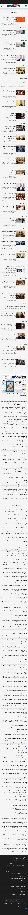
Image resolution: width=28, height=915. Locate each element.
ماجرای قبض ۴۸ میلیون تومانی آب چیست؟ (18, 605)
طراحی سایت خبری (22, 908)
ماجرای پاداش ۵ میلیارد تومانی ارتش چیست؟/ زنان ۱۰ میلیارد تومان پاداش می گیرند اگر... (15, 673)
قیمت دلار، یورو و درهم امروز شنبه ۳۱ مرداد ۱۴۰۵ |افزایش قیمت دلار (14, 527)
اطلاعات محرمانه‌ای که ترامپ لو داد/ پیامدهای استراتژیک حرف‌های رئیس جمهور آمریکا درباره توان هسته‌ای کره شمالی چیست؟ (14, 654)
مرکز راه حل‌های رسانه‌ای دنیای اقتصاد (18, 878)
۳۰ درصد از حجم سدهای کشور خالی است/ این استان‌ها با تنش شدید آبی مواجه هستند (15, 640)
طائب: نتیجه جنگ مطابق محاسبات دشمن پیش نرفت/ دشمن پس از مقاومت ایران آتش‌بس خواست (14, 614)
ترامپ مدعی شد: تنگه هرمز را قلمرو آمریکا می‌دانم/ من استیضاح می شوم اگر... (14, 456)
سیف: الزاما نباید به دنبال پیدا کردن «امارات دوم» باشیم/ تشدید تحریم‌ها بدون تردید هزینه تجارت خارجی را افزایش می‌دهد (15, 590)
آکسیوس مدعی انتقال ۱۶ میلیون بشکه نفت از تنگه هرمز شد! (15, 511)
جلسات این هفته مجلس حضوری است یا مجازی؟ (17, 643)
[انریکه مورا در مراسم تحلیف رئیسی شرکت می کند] (20, 362)
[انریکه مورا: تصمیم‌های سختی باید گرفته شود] (20, 58)
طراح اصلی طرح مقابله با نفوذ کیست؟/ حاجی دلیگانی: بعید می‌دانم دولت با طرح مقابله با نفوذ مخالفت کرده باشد (15, 495)
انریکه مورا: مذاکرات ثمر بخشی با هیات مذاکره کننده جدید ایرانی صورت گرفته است (9, 148)
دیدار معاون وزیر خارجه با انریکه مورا (9, 232)
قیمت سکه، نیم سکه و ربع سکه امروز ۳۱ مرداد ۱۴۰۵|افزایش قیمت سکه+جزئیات (14, 534)
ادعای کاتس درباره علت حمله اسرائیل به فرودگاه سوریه (16, 531)
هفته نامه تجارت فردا (21, 865)
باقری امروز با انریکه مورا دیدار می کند (8, 242)
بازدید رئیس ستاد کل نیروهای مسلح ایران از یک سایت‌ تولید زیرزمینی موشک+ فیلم (15, 483)
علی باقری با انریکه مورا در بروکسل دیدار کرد (8, 255)
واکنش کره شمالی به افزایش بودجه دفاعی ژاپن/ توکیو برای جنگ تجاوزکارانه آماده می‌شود (15, 573)
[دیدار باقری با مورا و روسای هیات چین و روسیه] (20, 103)
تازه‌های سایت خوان (14, 506)
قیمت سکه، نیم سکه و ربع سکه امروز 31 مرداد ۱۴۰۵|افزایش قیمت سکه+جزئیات (14, 706)
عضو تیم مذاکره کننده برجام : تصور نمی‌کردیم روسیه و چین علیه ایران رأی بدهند (14, 413)
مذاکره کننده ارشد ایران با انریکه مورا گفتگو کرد (9, 207)
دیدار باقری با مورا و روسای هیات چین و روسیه (9, 102)
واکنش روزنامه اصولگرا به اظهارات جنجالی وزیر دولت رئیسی (15, 464)
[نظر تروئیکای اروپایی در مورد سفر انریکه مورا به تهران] (20, 326)
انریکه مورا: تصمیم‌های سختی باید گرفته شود (8, 56)
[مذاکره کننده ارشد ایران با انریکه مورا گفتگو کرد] (20, 207)
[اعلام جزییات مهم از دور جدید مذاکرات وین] (20, 32)
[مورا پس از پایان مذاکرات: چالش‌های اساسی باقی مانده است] (20, 128)
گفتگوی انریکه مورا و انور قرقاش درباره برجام (9, 219)
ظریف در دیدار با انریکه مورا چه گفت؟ (9, 347)
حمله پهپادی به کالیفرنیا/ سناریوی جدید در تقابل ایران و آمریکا (15, 431)
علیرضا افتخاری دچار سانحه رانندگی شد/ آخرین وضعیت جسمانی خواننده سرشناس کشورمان (15, 556)
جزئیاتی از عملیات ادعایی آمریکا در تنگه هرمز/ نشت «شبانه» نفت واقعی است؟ (15, 499)
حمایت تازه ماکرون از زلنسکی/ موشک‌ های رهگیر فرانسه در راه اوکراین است (15, 515)
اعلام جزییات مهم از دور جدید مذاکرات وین (9, 31)
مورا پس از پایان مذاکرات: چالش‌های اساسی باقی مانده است (8, 127)
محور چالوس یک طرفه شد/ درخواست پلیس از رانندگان (16, 518)
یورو (16, 2)
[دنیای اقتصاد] (13, 6)
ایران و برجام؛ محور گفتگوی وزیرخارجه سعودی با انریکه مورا (9, 282)
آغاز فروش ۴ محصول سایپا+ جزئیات (20, 446)
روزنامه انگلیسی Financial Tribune (18, 881)
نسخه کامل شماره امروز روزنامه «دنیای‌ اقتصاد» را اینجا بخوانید (15, 394)
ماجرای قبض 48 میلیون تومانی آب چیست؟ (18, 777)
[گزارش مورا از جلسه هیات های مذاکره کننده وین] (20, 70)
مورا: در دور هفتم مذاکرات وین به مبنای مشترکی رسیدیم (8, 44)
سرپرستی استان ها (21, 888)
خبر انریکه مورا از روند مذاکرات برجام (9, 184)
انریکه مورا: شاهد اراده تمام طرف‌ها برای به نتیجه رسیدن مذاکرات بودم (13, 82)
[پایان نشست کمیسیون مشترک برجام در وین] (20, 160)
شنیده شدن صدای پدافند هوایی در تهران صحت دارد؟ (16, 486)
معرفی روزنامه (22, 894)
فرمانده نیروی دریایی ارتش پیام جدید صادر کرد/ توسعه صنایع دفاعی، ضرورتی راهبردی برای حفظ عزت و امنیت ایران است (15, 565)
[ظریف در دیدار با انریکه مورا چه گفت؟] (20, 348)
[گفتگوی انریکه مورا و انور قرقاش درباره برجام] (20, 220)
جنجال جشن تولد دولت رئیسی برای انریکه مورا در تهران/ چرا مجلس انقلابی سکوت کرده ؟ (9, 268)
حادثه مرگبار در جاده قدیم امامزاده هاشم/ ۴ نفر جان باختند (15, 467)
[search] (2, 6)
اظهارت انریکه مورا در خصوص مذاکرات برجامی (9, 335)
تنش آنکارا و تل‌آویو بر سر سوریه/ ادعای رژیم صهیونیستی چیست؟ (14, 669)
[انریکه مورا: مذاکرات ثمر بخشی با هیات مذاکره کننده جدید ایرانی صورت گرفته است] (20, 148)
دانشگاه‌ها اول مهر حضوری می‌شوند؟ (20, 630)
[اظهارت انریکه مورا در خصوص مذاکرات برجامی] (20, 336)
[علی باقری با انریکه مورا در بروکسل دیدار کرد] (20, 255)
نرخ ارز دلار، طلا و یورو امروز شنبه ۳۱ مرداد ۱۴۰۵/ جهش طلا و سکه (15, 524)
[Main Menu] (25, 6)
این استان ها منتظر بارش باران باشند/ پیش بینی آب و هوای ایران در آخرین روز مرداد (14, 452)
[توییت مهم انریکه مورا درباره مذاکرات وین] (20, 116)
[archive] (6, 900)
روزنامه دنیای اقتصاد (21, 863)
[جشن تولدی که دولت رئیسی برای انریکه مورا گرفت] (20, 296)
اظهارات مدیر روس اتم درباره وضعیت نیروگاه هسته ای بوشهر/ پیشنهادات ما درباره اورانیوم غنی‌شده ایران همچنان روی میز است (14, 548)
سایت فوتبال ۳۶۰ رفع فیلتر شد (21, 624)
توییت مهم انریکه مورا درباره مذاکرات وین (10, 114)
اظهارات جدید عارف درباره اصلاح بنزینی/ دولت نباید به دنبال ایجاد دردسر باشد (14, 662)
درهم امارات (3, 2)
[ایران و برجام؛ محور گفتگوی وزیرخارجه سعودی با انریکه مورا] (20, 283)
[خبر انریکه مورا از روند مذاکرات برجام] (20, 187)
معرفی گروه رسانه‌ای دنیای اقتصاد (18, 861)
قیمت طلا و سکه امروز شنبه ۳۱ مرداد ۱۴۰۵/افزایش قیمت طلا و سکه (15, 544)
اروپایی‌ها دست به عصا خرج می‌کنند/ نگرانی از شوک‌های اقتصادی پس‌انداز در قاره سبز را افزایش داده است (14, 621)
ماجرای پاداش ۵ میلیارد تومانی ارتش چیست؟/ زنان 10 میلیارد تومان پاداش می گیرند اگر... (15, 845)
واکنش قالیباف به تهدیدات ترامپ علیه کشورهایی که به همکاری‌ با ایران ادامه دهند (14, 586)
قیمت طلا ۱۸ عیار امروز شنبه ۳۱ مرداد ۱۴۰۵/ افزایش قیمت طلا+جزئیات (16, 540)
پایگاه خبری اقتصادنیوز (10, 865)
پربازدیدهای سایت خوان (14, 404)
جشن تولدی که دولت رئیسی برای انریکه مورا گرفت (9, 294)
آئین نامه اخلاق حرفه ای (20, 896)
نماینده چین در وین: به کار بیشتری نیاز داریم (10, 137)
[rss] (14, 900)
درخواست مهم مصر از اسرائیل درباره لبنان (19, 520)
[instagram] (22, 900)
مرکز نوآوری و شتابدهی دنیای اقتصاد (18, 873)
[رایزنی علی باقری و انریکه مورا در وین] (20, 92)
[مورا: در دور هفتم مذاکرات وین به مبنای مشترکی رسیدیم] (20, 44)
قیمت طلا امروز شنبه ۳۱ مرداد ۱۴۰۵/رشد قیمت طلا (17, 537)
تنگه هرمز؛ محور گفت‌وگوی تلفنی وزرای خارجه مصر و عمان (15, 562)
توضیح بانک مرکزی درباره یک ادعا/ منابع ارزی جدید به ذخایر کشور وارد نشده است (14, 597)
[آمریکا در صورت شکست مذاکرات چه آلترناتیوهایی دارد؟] (20, 19)
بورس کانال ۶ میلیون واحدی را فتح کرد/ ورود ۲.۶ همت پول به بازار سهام (15, 610)
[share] (11, 900)
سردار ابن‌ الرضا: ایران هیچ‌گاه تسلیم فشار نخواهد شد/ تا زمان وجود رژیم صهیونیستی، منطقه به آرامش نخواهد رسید (15, 569)
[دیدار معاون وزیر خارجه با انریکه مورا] (20, 233)
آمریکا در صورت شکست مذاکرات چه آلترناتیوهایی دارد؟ (9, 18)
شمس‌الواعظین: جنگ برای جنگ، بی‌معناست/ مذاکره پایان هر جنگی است (14, 658)
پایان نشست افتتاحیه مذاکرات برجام (9, 194)
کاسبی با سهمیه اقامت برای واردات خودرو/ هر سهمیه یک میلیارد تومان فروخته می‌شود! (14, 594)
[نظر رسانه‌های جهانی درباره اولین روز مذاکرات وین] (20, 172)
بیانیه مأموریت (14, 894)
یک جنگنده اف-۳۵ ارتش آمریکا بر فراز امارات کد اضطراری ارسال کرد (14, 449)
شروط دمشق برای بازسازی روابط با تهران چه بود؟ (17, 444)
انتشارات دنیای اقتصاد (21, 871)
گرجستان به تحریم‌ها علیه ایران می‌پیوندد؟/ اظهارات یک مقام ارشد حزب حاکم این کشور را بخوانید (14, 636)
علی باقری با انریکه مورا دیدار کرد (9, 313)
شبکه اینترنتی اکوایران (11, 863)
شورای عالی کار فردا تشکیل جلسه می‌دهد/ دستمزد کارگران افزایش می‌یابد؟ (14, 474)
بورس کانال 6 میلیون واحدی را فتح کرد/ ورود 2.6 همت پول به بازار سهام (15, 783)
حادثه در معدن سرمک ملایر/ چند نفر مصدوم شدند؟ (17, 509)
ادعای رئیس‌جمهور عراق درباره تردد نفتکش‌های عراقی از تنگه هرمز (14, 459)
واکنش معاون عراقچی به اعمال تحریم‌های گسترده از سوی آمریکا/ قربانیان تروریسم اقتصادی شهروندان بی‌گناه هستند (14, 647)
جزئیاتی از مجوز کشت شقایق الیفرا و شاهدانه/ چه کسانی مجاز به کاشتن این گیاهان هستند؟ (14, 666)
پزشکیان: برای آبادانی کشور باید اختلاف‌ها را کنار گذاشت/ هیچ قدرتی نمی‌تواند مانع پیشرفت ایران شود (15, 552)
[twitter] (19, 900)
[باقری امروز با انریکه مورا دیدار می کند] (20, 243)
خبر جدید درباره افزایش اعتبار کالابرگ (20, 583)
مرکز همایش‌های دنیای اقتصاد (9, 871)
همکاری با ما (13, 888)
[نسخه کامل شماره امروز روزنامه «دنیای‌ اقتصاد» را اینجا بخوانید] (14, 383)
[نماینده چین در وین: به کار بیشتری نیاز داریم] (20, 137)
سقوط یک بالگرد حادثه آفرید (21, 559)
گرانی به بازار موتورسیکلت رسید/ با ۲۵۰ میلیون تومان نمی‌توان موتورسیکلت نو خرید (15, 627)
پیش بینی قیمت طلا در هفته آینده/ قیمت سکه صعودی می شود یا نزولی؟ (14, 427)
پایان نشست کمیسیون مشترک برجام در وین (9, 159)
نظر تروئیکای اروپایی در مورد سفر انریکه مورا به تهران (8, 325)
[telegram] (16, 900)
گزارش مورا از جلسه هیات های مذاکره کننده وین (9, 69)
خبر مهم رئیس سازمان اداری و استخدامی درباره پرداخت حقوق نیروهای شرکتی (15, 650)
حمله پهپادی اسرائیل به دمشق (21, 580)
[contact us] (9, 900)
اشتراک (12, 886)
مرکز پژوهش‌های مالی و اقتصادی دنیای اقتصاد (16, 876)
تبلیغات (17, 886)
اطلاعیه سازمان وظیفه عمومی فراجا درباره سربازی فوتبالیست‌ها (15, 607)
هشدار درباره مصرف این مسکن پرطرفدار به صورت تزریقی (16, 462)
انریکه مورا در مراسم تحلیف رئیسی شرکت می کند (8, 360)
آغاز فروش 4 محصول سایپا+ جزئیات (20, 805)
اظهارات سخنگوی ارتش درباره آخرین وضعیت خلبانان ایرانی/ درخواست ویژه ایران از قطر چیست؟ (15, 470)
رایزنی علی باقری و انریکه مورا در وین (9, 92)
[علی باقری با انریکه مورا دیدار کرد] (20, 315)
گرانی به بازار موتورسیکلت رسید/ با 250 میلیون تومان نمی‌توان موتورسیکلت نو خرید (15, 799)
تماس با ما (23, 886)
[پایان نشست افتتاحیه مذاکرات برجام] (20, 196)
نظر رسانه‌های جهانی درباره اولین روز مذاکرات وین (9, 171)
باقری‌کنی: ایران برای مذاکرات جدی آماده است (15, 306)
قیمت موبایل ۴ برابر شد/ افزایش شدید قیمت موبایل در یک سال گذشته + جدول (14, 441)
